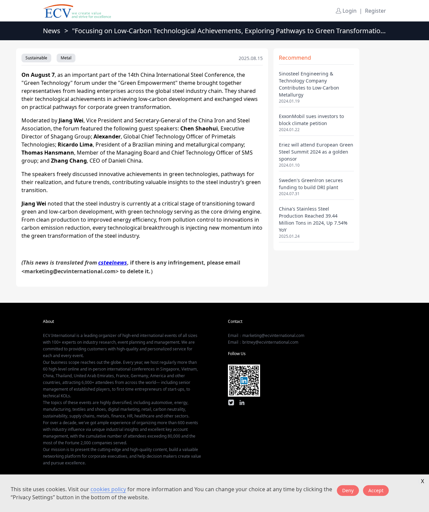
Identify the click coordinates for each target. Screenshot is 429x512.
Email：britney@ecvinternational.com (263, 342)
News (51, 30)
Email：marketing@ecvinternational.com (266, 335)
